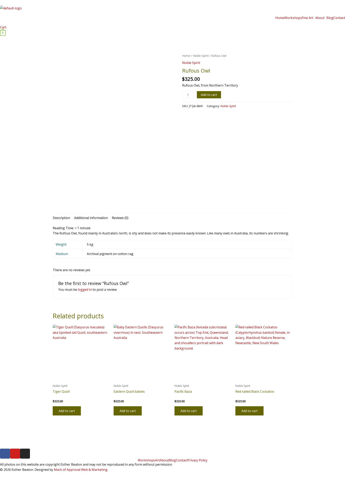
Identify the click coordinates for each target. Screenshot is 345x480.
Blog (329, 17)
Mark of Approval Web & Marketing (80, 469)
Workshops (293, 17)
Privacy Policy (197, 460)
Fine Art (307, 17)
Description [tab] (61, 218)
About (319, 17)
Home (279, 17)
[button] (308, 17)
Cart (3, 27)
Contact (339, 17)
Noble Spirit (201, 56)
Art (157, 460)
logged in (85, 289)
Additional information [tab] (91, 218)
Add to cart (209, 95)
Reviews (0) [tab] (120, 218)
